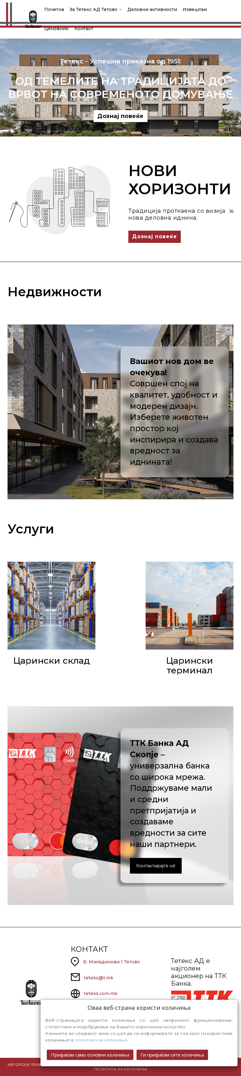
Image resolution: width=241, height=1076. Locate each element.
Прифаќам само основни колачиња (90, 1055)
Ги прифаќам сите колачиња (172, 1055)
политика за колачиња (101, 1039)
